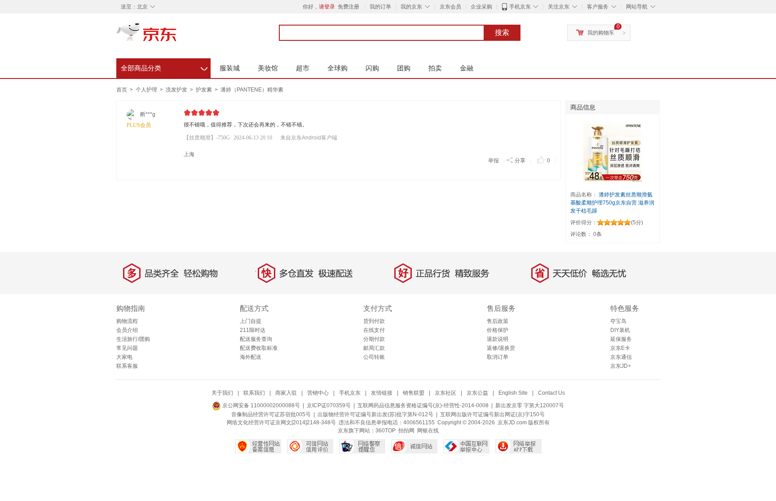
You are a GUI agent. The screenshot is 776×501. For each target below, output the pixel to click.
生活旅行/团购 (133, 339)
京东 (177, 35)
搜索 (502, 32)
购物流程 (127, 321)
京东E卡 (620, 348)
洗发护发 (177, 90)
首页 (121, 90)
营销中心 (318, 393)
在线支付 (374, 330)
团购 (403, 68)
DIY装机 (620, 330)
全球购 (337, 68)
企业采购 (481, 7)
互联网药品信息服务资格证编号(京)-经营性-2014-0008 (423, 405)
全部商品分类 (164, 67)
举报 (493, 160)
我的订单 (380, 7)
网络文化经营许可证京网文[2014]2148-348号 (281, 422)
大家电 (124, 357)
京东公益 (477, 393)
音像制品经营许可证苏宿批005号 (271, 414)
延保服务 (621, 339)
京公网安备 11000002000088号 (260, 405)
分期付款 (374, 339)
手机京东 (520, 7)
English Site (513, 393)
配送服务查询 (256, 339)
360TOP (385, 430)
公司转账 (374, 357)
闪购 (372, 68)
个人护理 (147, 90)
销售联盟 (413, 393)
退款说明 (497, 339)
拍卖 (435, 68)
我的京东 (411, 7)
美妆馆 (268, 68)
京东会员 (450, 7)
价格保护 (497, 330)
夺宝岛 (618, 321)
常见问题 (127, 348)
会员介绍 (127, 330)
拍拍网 (406, 430)
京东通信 (621, 357)
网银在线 (428, 430)
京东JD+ (620, 366)
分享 (520, 160)
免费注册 (348, 7)
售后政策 (497, 321)
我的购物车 (600, 33)
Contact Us (551, 393)
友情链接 (381, 393)
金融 (466, 68)
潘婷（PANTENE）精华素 (251, 90)
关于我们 (222, 393)
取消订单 (497, 357)
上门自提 (250, 321)
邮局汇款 (374, 348)
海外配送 (250, 357)
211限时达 (252, 330)
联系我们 (254, 393)
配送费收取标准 (259, 348)
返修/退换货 (501, 348)
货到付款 (374, 321)
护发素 (204, 90)
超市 (302, 68)
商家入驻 (286, 393)
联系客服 (127, 366)
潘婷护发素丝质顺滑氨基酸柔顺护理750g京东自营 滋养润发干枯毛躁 (612, 203)
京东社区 (445, 393)
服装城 (230, 68)
